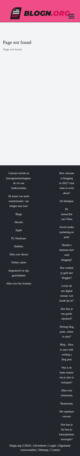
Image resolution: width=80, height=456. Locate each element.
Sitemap (43, 450)
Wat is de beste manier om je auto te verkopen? (66, 375)
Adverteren (39, 445)
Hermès (19, 222)
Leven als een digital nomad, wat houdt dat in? (66, 293)
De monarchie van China (66, 214)
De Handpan (66, 201)
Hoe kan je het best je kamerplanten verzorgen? (66, 432)
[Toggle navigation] (71, 16)
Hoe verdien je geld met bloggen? (66, 272)
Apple (18, 230)
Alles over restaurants (66, 393)
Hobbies (18, 246)
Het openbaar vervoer (66, 414)
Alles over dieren (18, 254)
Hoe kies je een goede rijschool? (67, 313)
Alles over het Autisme (18, 283)
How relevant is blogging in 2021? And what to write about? (66, 183)
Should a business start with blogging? (66, 252)
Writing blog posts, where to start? (67, 331)
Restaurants (66, 403)
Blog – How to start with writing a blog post (66, 352)
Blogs (19, 214)
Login (52, 445)
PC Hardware (18, 238)
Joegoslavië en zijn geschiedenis (18, 273)
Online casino (18, 262)
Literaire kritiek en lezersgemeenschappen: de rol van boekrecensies (18, 181)
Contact (55, 450)
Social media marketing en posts (66, 232)
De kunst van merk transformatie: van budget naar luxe (18, 201)
